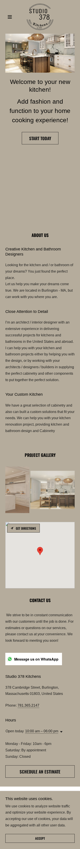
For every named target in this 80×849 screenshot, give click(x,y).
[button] (10, 16)
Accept (40, 838)
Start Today (40, 138)
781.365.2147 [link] (28, 705)
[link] (40, 17)
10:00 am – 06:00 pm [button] (41, 731)
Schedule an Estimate (40, 771)
